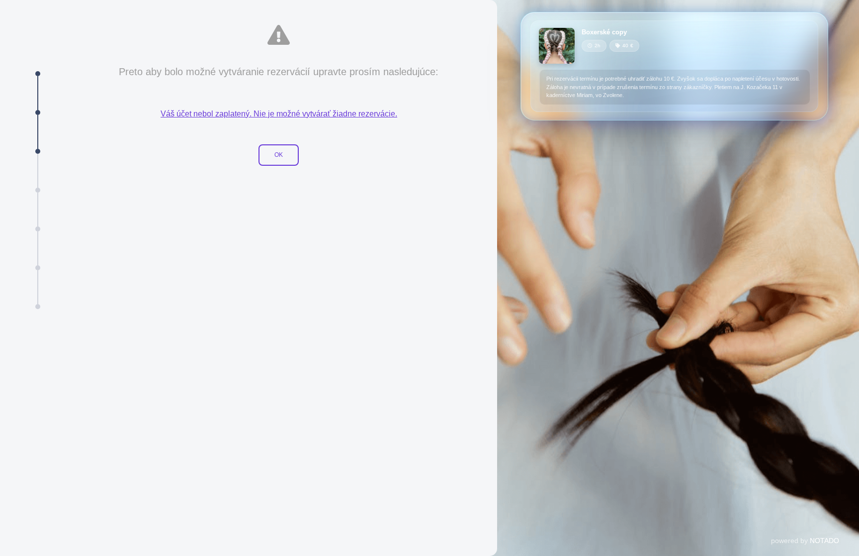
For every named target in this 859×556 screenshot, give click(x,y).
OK (278, 155)
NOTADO (824, 541)
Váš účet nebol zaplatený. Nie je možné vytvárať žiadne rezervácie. (279, 114)
